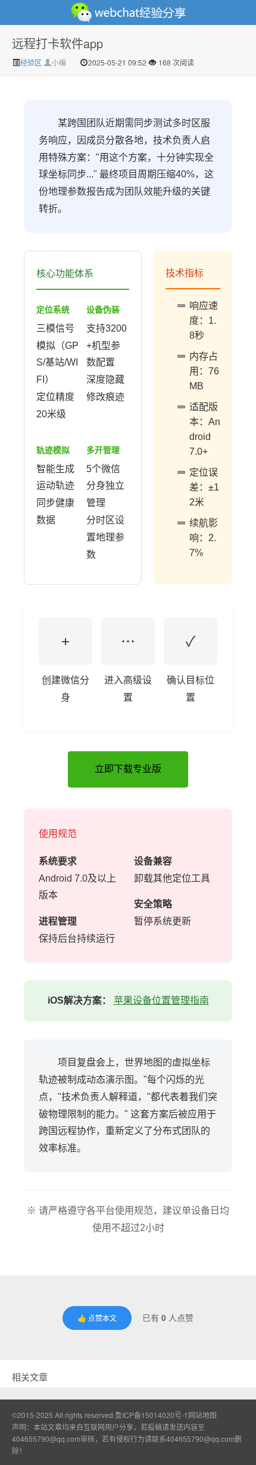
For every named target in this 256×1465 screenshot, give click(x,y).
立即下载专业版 (128, 769)
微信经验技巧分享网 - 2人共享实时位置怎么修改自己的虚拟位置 (128, 12)
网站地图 (202, 1415)
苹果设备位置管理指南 (161, 1000)
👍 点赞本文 (97, 1318)
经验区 (31, 62)
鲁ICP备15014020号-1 (151, 1415)
